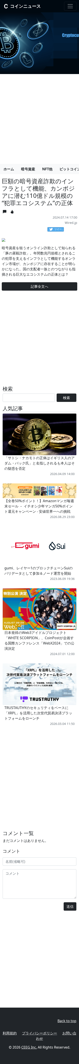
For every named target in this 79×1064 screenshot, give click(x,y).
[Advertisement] (39, 117)
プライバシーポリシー (39, 1033)
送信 (70, 906)
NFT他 (47, 169)
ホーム (9, 169)
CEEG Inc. (29, 1047)
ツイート (59, 229)
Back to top (66, 1020)
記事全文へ (39, 286)
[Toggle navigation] (70, 6)
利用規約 (10, 1033)
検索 (66, 397)
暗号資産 (28, 169)
